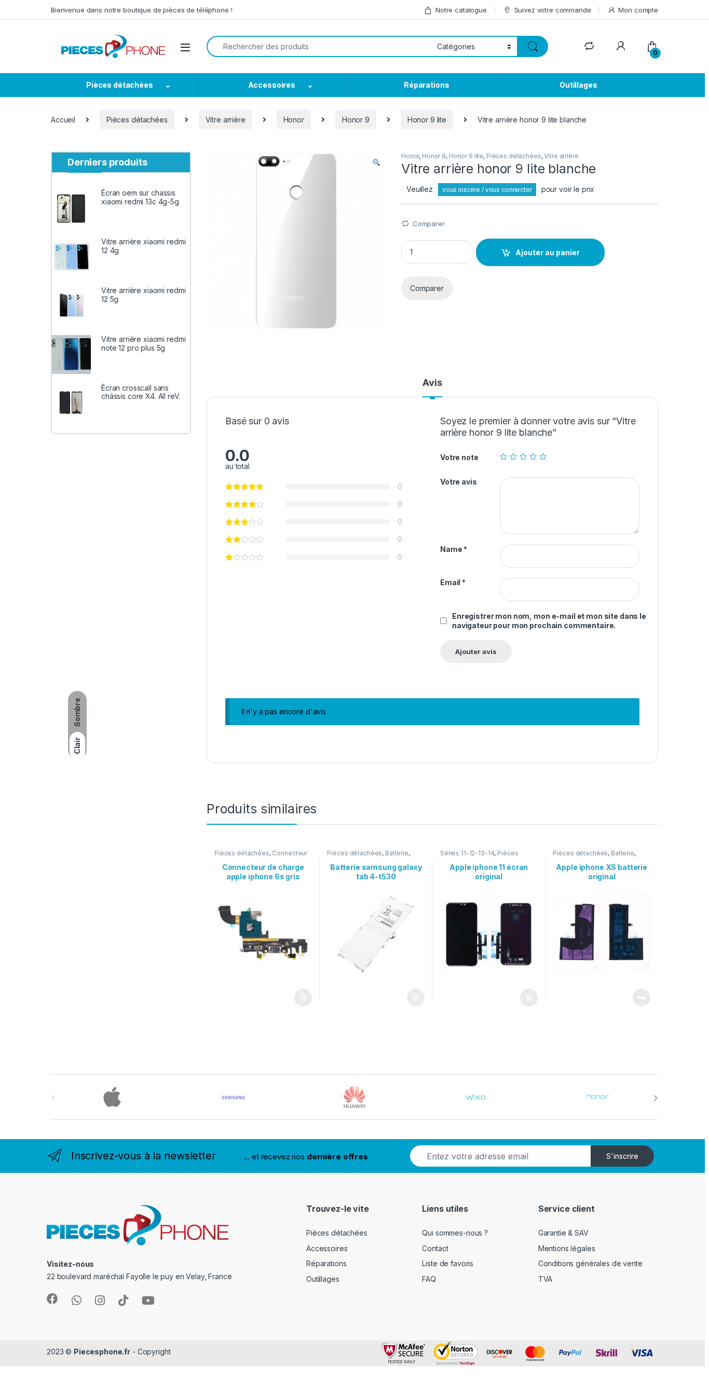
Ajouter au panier (547, 252)
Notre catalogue (461, 10)
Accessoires (271, 84)
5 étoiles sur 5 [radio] (543, 456)
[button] (376, 163)
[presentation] (655, 1098)
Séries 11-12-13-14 (467, 853)
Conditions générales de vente (590, 1263)
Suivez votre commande (552, 10)
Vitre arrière (226, 119)
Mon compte (638, 10)
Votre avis (458, 481)
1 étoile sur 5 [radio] (503, 456)
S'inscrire (622, 1156)
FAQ (429, 1279)
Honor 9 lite (426, 119)
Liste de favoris (447, 1263)
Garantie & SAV (563, 1232)
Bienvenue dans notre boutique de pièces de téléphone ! (141, 10)
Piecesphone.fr (102, 1351)
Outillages (578, 84)
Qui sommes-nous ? (455, 1232)
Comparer (429, 223)
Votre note (459, 457)
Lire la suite (641, 997)
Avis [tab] (432, 383)
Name (453, 549)
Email (453, 582)
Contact (435, 1248)
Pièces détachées (119, 84)
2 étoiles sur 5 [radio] (513, 456)
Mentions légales (566, 1248)
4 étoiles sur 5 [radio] (533, 456)
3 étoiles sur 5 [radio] (523, 456)
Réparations (426, 84)
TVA (545, 1279)
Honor (293, 119)
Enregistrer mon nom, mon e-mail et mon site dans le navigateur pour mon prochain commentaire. (549, 621)
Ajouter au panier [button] (299, 997)
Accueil (63, 119)
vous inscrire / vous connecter (487, 189)
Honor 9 (356, 119)
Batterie (396, 853)
